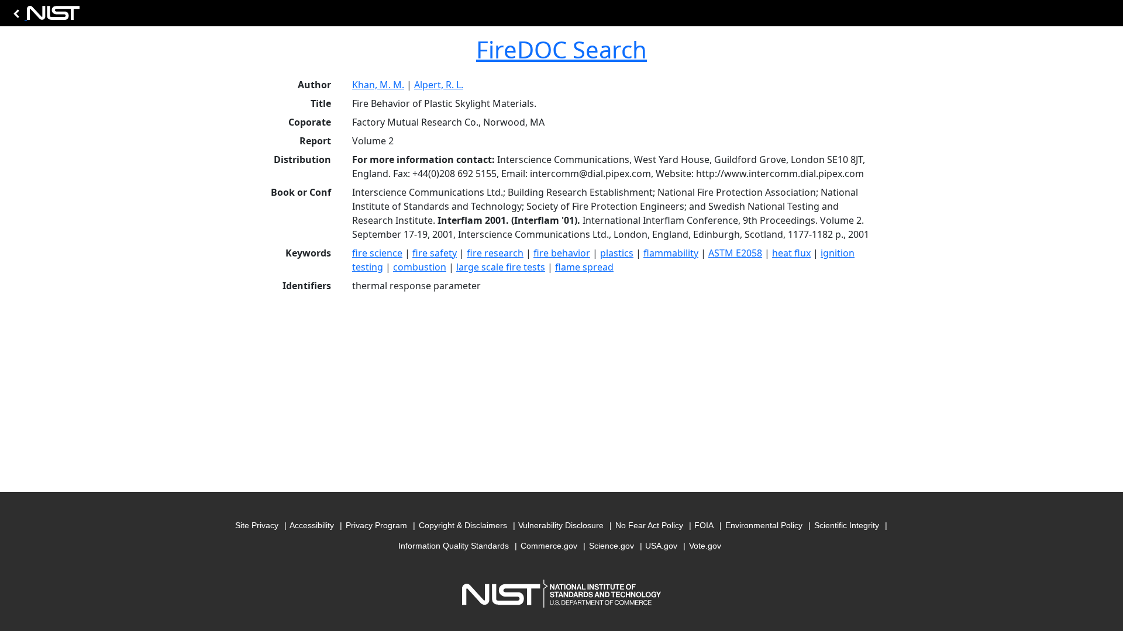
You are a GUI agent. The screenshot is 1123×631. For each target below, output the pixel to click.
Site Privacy (256, 525)
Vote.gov (705, 545)
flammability (670, 253)
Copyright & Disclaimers (463, 525)
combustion (419, 267)
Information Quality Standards (453, 545)
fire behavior (561, 253)
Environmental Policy (763, 525)
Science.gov (611, 545)
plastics (616, 253)
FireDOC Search (561, 49)
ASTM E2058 (735, 253)
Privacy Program (376, 525)
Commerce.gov (549, 545)
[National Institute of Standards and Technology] (44, 16)
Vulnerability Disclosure (561, 525)
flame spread (584, 267)
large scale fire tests (500, 267)
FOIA (704, 525)
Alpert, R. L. (438, 84)
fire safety (434, 253)
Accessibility (312, 525)
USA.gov (661, 545)
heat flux (791, 253)
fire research (495, 253)
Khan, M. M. (378, 84)
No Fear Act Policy (649, 525)
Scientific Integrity (846, 525)
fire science (377, 253)
